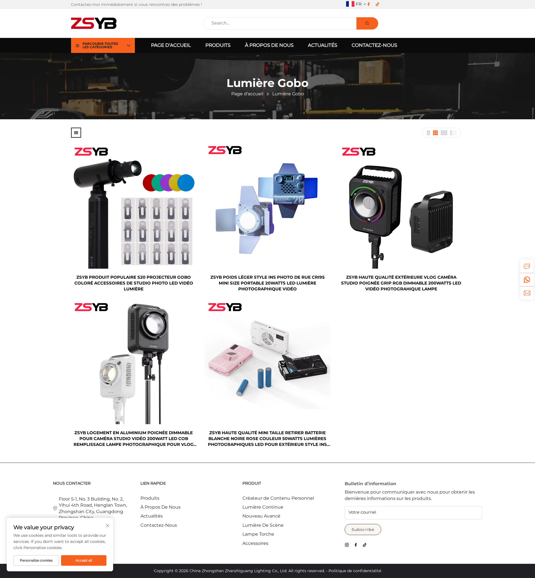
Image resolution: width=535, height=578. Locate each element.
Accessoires (255, 543)
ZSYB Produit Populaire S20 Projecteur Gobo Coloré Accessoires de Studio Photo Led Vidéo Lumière (133, 283)
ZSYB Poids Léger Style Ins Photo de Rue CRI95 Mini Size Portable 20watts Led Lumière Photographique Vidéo (267, 283)
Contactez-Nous (374, 45)
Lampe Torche (258, 534)
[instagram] (347, 545)
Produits (217, 45)
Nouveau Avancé (261, 516)
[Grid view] (428, 132)
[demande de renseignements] (527, 266)
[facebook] (368, 4)
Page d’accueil (171, 45)
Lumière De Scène (263, 525)
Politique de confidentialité (355, 570)
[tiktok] (377, 4)
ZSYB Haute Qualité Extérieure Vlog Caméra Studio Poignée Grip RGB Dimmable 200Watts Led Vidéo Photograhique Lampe (401, 283)
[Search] (367, 23)
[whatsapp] (527, 279)
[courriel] (527, 293)
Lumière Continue (262, 507)
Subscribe (363, 529)
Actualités (322, 45)
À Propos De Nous (269, 45)
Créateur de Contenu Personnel (278, 498)
